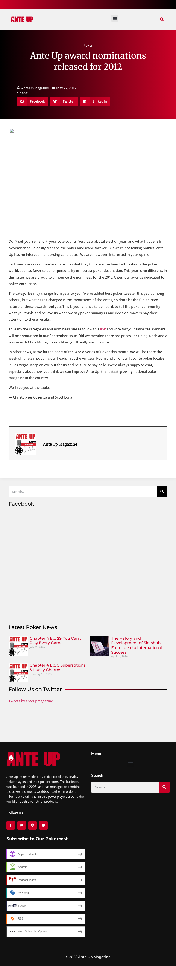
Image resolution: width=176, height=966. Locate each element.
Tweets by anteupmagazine (31, 701)
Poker (88, 45)
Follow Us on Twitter (35, 689)
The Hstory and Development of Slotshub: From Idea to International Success (136, 645)
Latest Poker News (33, 627)
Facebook (21, 504)
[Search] (162, 491)
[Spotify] (43, 825)
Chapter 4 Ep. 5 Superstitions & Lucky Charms (58, 667)
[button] (161, 19)
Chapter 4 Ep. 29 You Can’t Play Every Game (55, 641)
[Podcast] (32, 825)
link (103, 329)
